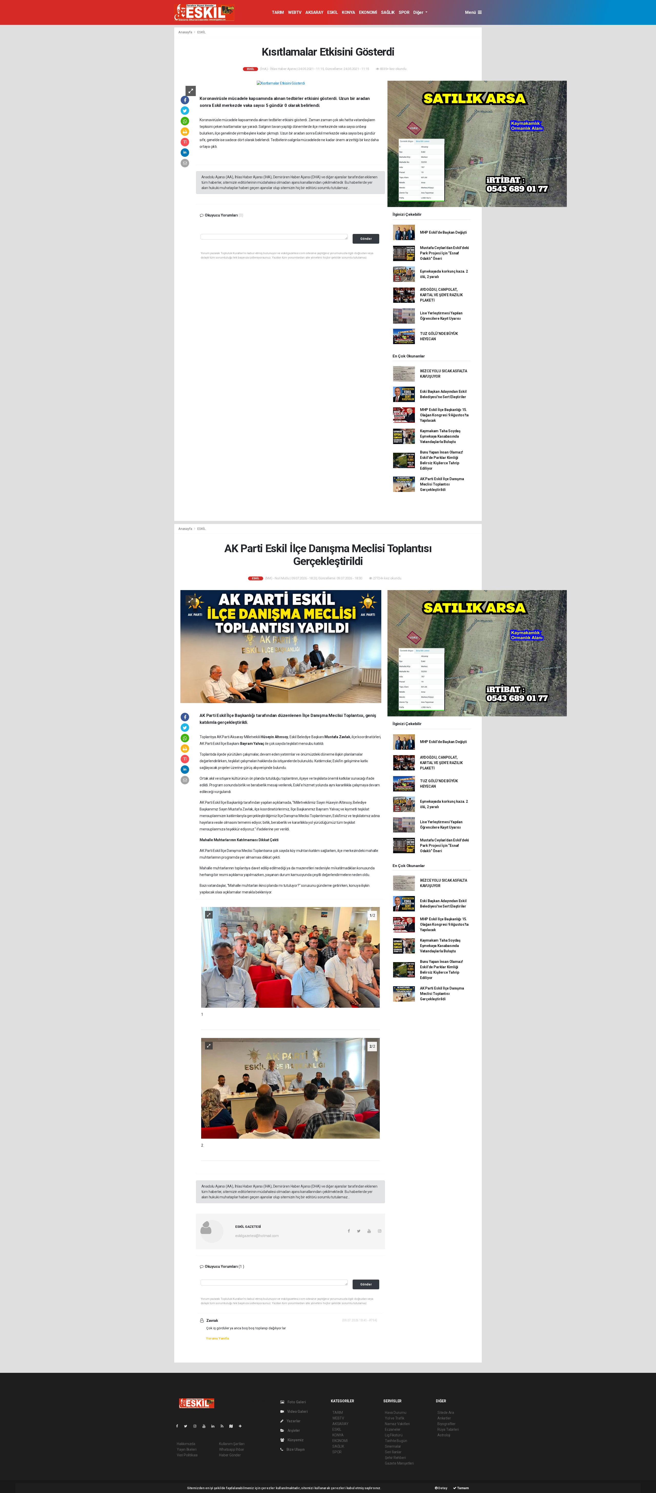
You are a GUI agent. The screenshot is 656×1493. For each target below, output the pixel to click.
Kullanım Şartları (231, 1444)
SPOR (404, 12)
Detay (442, 1488)
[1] (290, 957)
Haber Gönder (230, 1455)
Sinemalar (393, 1446)
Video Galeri (297, 1411)
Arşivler (293, 1430)
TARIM (278, 12)
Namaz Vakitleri (397, 1424)
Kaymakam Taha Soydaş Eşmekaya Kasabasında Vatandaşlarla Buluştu (440, 436)
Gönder (366, 239)
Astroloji (443, 1435)
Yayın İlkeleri (186, 1449)
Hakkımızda (186, 1444)
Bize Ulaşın (295, 1449)
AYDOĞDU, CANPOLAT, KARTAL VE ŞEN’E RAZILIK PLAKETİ (441, 294)
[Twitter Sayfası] (187, 1426)
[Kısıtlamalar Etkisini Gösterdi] (281, 83)
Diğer (418, 12)
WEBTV (294, 12)
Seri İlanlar (393, 1452)
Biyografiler (446, 1424)
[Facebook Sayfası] (179, 1426)
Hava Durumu (395, 1412)
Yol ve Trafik (394, 1418)
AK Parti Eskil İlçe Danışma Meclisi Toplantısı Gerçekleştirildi (442, 484)
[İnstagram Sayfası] (197, 1426)
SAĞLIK (388, 12)
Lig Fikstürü (394, 1435)
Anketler (444, 1418)
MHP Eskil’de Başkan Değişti (443, 232)
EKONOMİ (368, 12)
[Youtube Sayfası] (206, 1426)
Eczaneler (393, 1429)
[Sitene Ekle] (242, 1426)
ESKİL (332, 12)
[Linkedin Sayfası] (215, 1426)
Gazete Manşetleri (399, 1463)
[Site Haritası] (233, 1426)
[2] (290, 1088)
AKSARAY (314, 12)
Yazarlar (293, 1421)
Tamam (462, 1488)
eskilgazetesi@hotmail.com (257, 1236)
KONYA (348, 12)
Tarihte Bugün (396, 1441)
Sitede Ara (445, 1412)
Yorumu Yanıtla (217, 1338)
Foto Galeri (296, 1402)
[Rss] (224, 1426)
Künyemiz (295, 1440)
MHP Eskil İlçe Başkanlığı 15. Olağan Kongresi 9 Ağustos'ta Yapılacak (444, 415)
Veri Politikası (187, 1455)
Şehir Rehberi (395, 1458)
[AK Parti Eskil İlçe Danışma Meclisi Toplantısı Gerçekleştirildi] (280, 646)
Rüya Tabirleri (448, 1429)
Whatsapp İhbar (231, 1449)
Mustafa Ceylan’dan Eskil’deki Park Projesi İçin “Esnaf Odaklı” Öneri (444, 253)
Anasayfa (185, 32)
